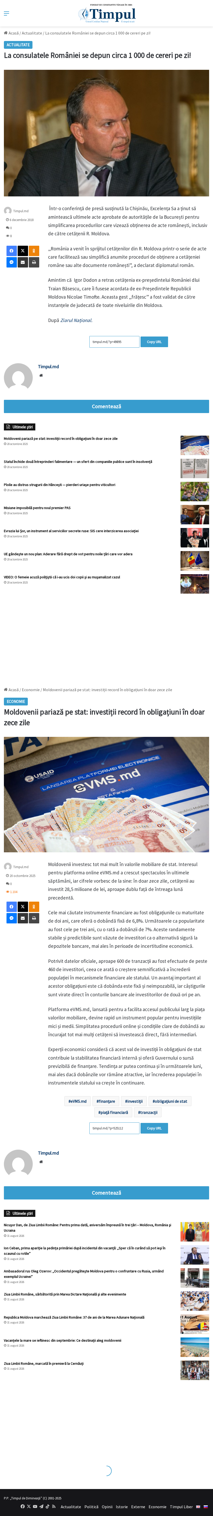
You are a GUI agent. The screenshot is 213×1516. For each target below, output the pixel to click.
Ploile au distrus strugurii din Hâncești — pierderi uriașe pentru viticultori (59, 484)
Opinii (107, 1506)
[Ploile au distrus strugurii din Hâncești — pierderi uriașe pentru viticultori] (195, 491)
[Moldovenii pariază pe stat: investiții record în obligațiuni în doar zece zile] (195, 445)
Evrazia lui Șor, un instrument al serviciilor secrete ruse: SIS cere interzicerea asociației (71, 531)
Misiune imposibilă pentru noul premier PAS (37, 507)
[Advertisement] (106, 637)
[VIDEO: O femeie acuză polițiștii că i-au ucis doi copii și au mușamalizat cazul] (195, 584)
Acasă (13, 33)
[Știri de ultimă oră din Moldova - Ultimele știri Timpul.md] (106, 13)
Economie (158, 1506)
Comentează (106, 406)
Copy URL (154, 341)
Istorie (122, 1506)
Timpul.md (48, 366)
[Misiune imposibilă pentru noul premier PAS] (195, 514)
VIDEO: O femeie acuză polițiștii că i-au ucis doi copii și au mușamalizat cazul (62, 577)
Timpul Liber (181, 1506)
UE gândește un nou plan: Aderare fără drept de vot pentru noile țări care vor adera (68, 554)
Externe (138, 1506)
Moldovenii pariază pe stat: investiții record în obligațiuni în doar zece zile (61, 438)
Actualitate (32, 33)
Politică (91, 1506)
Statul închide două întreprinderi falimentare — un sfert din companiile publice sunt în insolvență (78, 461)
